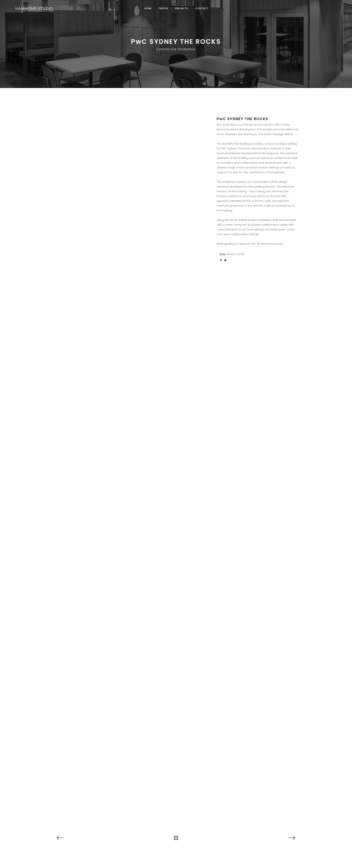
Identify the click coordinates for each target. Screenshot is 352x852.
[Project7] (95, 787)
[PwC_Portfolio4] (95, 553)
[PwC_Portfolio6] (95, 434)
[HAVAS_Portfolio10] (95, 136)
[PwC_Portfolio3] (95, 493)
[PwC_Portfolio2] (95, 314)
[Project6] (95, 729)
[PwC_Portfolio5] (95, 374)
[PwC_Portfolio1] (95, 255)
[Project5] (95, 611)
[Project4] (95, 670)
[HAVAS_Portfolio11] (95, 195)
